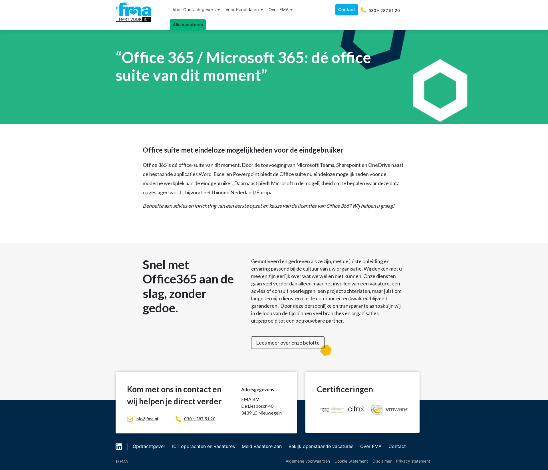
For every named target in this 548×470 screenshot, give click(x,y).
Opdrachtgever (149, 446)
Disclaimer (382, 461)
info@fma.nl (147, 418)
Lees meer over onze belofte (288, 342)
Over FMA (279, 9)
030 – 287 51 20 (199, 418)
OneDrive (379, 165)
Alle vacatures (188, 24)
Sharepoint (348, 165)
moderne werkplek (164, 183)
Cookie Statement (351, 461)
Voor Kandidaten (242, 9)
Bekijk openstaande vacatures (321, 446)
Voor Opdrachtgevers (195, 9)
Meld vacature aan (262, 446)
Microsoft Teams (315, 165)
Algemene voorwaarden (308, 461)
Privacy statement (413, 461)
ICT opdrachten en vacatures (203, 446)
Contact (346, 9)
